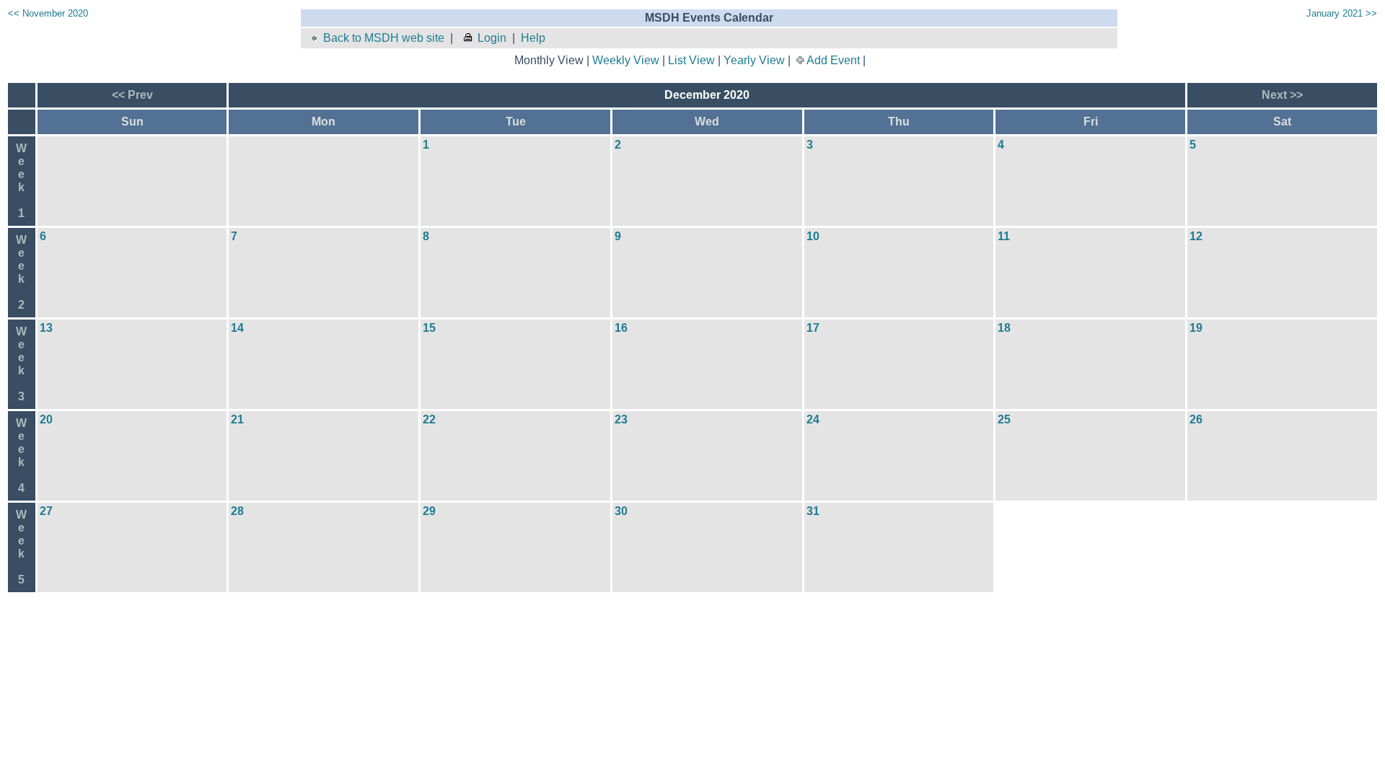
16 (621, 328)
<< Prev (132, 95)
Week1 (21, 180)
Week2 (21, 272)
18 (1004, 328)
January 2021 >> (1341, 13)
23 (621, 419)
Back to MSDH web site (383, 38)
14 (237, 328)
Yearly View (754, 60)
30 (621, 511)
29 (429, 511)
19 (1196, 328)
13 (46, 328)
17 (812, 328)
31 (812, 511)
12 (1196, 236)
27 (46, 511)
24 (812, 419)
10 (812, 236)
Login (492, 38)
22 (429, 419)
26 (1196, 419)
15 (429, 328)
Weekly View (625, 60)
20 (46, 419)
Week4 (21, 455)
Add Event (833, 60)
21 (237, 419)
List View (691, 60)
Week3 (21, 363)
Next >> (1282, 95)
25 (1004, 419)
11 (1004, 236)
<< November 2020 (48, 13)
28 (237, 511)
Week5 (21, 547)
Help (533, 38)
